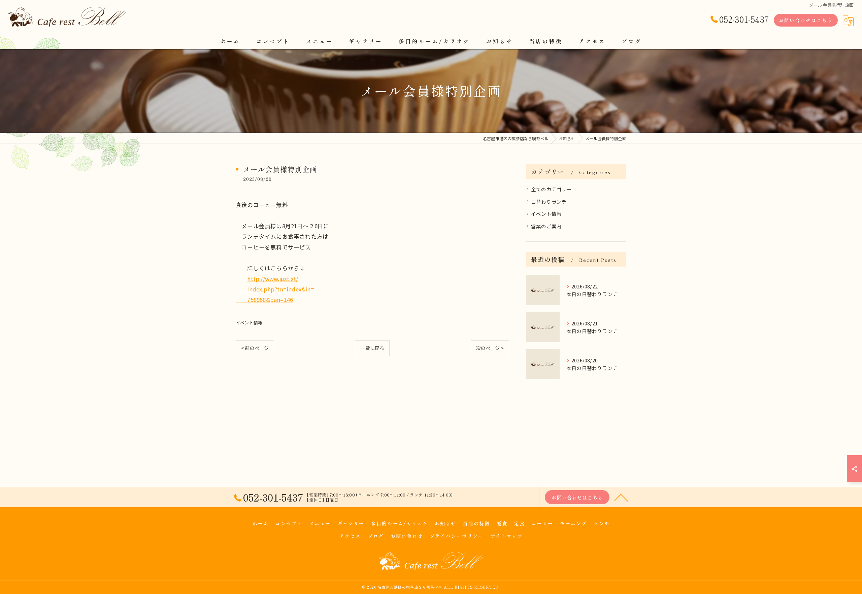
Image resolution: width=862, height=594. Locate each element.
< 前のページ (255, 348)
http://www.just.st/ (272, 279)
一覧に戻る (372, 348)
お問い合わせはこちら (806, 20)
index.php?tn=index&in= (275, 289)
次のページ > (490, 348)
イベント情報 (249, 322)
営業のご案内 (546, 226)
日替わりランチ (549, 201)
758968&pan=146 (264, 299)
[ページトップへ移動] (621, 497)
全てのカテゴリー (551, 189)
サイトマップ (506, 535)
